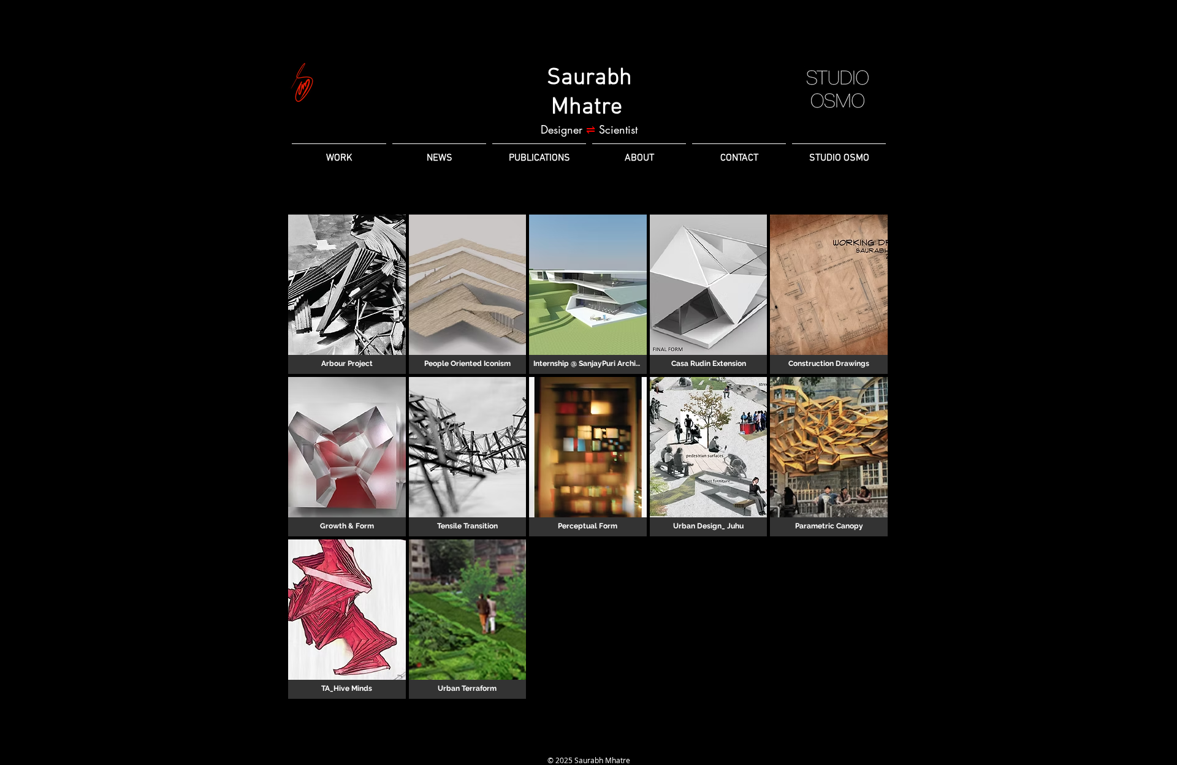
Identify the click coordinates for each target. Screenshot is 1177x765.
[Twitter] (611, 743)
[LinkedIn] (566, 743)
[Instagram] (588, 743)
